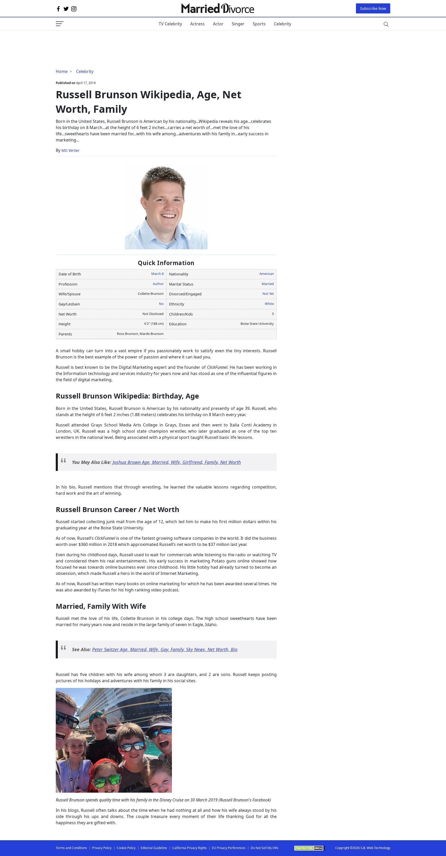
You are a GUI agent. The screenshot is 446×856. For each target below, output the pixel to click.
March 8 (157, 273)
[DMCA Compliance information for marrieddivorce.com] (309, 848)
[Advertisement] (97, 41)
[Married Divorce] (217, 8)
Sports (259, 24)
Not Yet (268, 293)
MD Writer (70, 150)
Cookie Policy (126, 848)
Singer (238, 24)
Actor (218, 24)
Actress (197, 24)
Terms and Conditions (71, 848)
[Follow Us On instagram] (73, 8)
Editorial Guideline (154, 848)
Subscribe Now (373, 8)
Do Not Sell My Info (264, 848)
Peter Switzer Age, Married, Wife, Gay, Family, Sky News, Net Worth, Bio (164, 649)
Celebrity (282, 24)
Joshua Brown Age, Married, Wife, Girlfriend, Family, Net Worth (177, 462)
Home (62, 71)
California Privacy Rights (189, 848)
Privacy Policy (102, 848)
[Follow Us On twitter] (66, 8)
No (161, 303)
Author (158, 283)
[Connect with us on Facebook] (58, 8)
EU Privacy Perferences (228, 848)
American (266, 273)
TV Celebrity (170, 24)
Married (268, 283)
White (269, 303)
